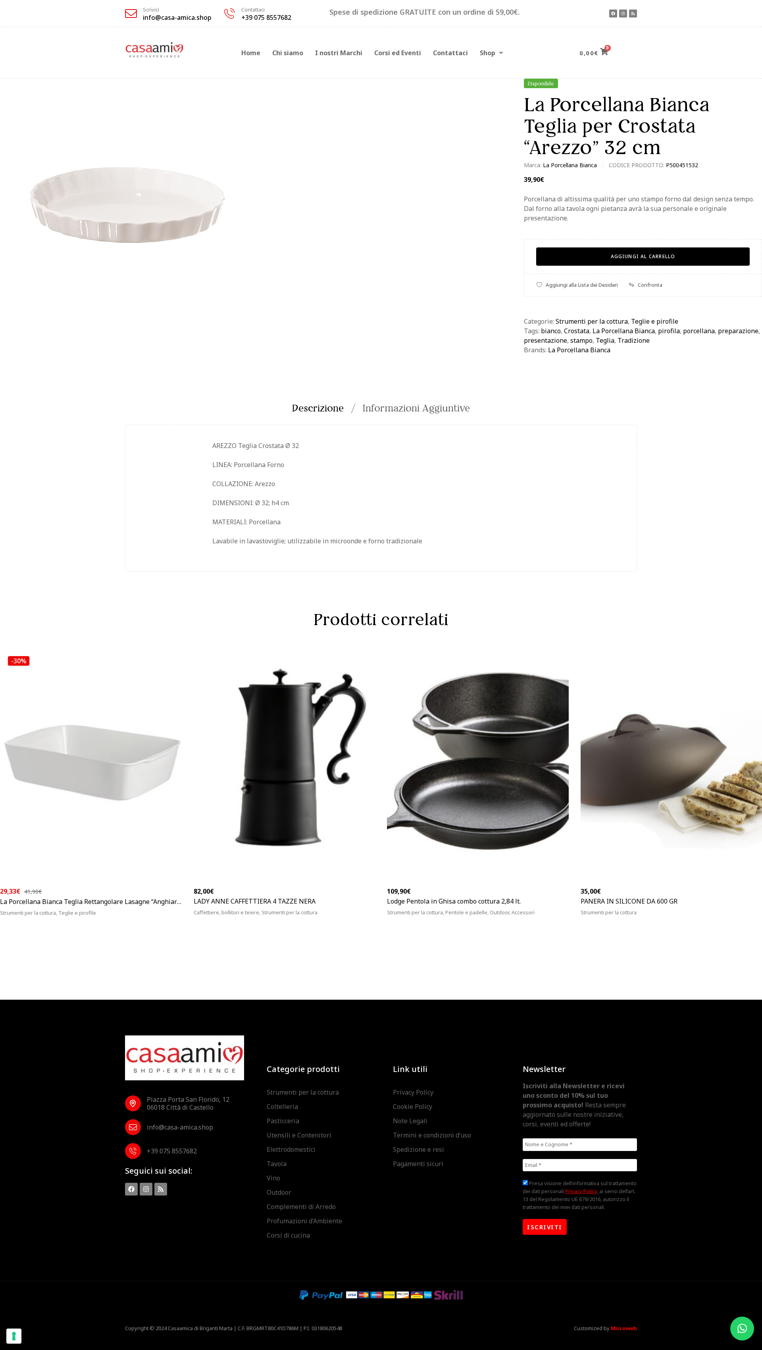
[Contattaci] (229, 13)
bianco (551, 330)
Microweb (624, 1328)
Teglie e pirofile (654, 321)
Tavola (277, 1163)
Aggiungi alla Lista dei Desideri (582, 284)
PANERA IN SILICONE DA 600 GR (629, 901)
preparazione (738, 330)
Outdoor (279, 1192)
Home (250, 52)
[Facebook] (613, 13)
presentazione (545, 340)
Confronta (650, 284)
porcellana (699, 330)
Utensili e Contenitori (299, 1135)
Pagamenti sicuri (418, 1163)
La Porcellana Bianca (570, 165)
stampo (581, 340)
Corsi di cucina (288, 1235)
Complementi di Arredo (301, 1206)
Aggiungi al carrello (643, 256)
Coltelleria (282, 1106)
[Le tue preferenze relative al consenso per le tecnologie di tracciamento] (13, 1336)
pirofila (669, 330)
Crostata (576, 330)
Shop (487, 52)
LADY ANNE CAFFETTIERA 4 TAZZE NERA (255, 901)
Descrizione (318, 408)
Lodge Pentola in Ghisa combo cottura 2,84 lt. (454, 901)
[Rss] (633, 13)
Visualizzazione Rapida (154, 917)
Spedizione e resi (418, 1149)
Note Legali (410, 1120)
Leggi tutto (609, 917)
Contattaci (253, 9)
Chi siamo (287, 52)
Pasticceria (283, 1120)
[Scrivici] (131, 13)
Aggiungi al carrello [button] (42, 917)
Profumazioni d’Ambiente (304, 1221)
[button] (491, 53)
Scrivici (151, 9)
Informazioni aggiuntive (416, 408)
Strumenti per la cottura (592, 321)
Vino (273, 1178)
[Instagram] (623, 13)
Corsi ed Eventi (397, 52)
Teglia (605, 340)
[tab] (322, 408)
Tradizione (634, 340)
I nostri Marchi (338, 52)
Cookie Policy (412, 1106)
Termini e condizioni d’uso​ (432, 1135)
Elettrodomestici (291, 1149)
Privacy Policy (413, 1092)
